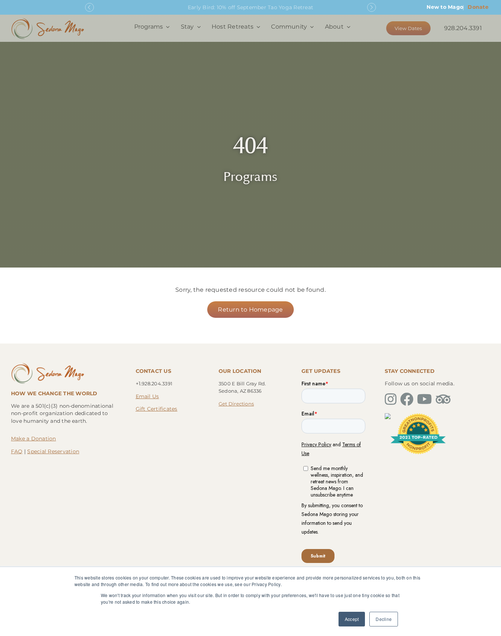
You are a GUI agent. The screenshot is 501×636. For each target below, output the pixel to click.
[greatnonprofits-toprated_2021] (418, 416)
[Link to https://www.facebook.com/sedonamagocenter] (406, 399)
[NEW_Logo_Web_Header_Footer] (47, 19)
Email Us (147, 396)
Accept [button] (352, 619)
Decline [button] (384, 619)
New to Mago (445, 7)
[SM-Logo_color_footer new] (47, 364)
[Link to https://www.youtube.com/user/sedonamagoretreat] (424, 399)
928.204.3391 (463, 28)
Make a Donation (33, 438)
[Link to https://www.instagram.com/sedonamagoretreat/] (390, 399)
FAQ (17, 451)
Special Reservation (53, 451)
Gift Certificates (157, 409)
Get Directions (236, 404)
